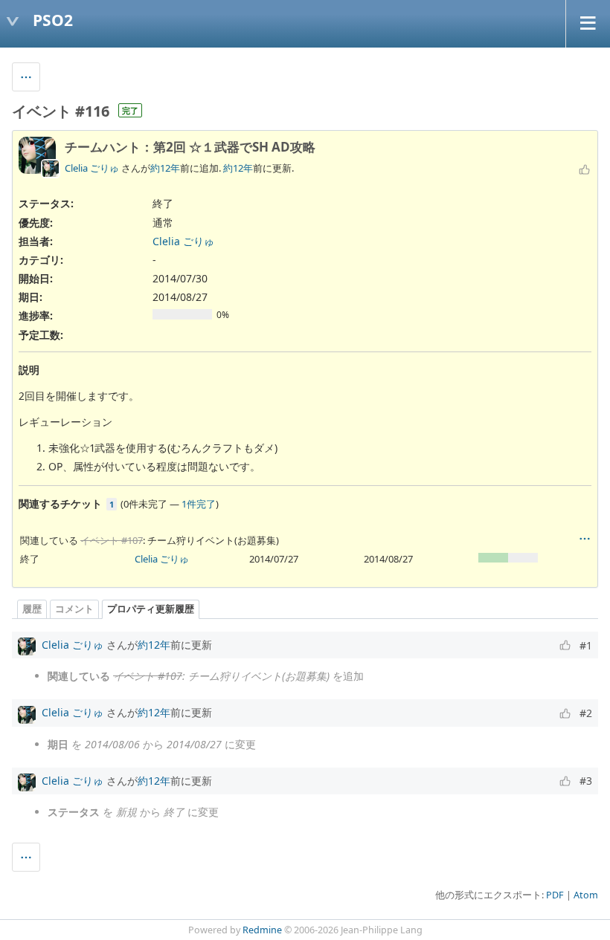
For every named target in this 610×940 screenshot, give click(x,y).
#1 (586, 645)
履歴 (32, 609)
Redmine (262, 930)
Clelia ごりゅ (92, 168)
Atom (586, 895)
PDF (555, 895)
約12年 (165, 168)
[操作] (584, 538)
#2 (586, 713)
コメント (74, 609)
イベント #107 (111, 540)
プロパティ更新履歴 (150, 609)
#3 (586, 781)
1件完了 (199, 503)
